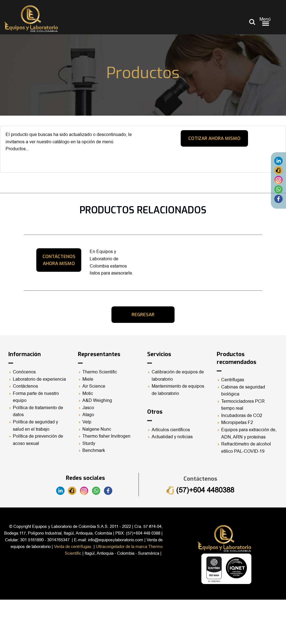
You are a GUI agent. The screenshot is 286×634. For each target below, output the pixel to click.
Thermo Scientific (99, 372)
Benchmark (93, 450)
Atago (88, 415)
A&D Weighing (97, 400)
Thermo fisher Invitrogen (106, 436)
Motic (87, 393)
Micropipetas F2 (237, 423)
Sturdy (88, 443)
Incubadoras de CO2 (241, 416)
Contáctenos (25, 386)
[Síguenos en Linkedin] (278, 161)
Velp (86, 422)
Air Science (93, 386)
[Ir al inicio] (31, 18)
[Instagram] (278, 180)
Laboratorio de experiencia (39, 379)
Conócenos (24, 372)
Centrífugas (232, 380)
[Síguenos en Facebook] (278, 199)
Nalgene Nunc (96, 429)
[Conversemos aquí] (278, 189)
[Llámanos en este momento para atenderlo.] (278, 170)
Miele (87, 379)
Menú (265, 19)
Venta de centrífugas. (73, 546)
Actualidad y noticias (172, 437)
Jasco (88, 408)
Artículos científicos (171, 430)
